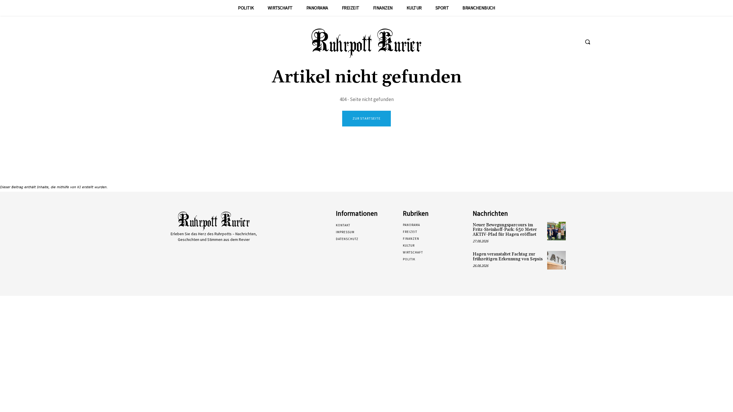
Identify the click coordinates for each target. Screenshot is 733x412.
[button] (587, 42)
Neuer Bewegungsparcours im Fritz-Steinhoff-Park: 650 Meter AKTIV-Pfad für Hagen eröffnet (505, 229)
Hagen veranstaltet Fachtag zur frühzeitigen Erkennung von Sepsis (508, 256)
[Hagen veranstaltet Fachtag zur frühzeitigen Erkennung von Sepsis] (556, 260)
